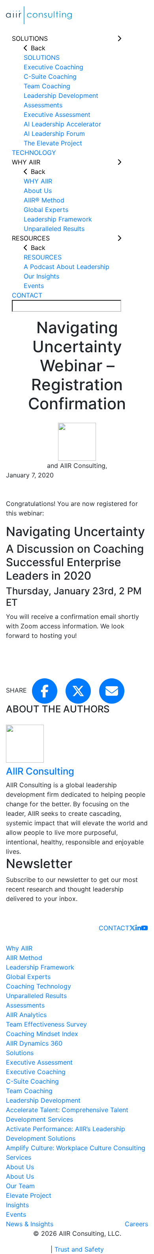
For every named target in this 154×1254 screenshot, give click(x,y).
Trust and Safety (79, 1249)
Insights (17, 1205)
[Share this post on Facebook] (45, 690)
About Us (20, 1167)
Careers (136, 1224)
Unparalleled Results (36, 996)
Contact (114, 928)
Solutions (20, 1053)
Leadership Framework (40, 967)
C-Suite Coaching (32, 1081)
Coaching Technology (38, 986)
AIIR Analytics (26, 1015)
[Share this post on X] (79, 690)
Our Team (20, 1186)
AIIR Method (24, 958)
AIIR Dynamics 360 (34, 1043)
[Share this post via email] (112, 690)
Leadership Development (43, 1100)
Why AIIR (19, 948)
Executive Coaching (36, 1072)
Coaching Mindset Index (42, 1034)
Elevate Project (28, 1195)
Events (16, 1214)
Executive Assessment (39, 1062)
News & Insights (29, 1224)
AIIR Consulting (40, 771)
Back (38, 48)
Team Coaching (29, 1091)
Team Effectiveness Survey (46, 1024)
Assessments (25, 1005)
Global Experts (28, 977)
